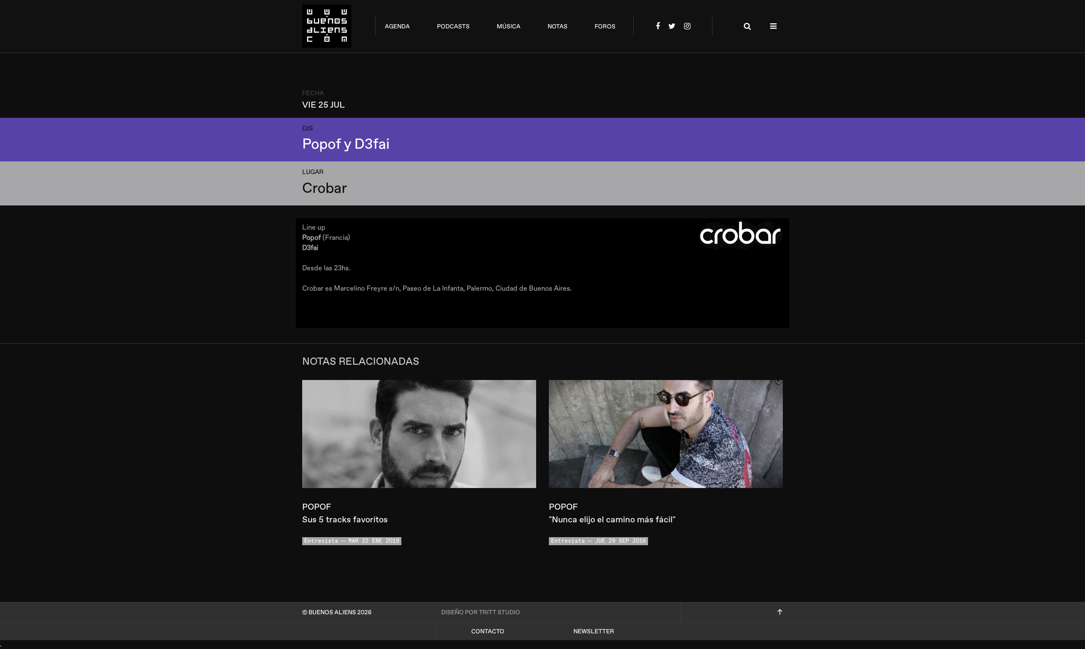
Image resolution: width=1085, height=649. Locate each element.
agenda (397, 26)
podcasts (453, 26)
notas (558, 26)
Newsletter (593, 631)
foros (605, 26)
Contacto (487, 631)
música (508, 26)
